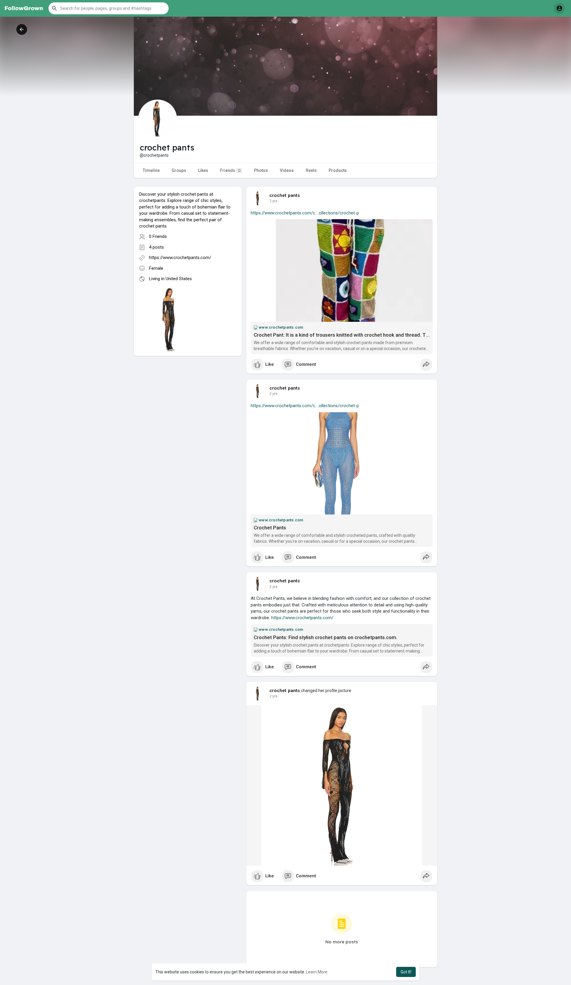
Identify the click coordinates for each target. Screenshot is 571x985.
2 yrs (273, 201)
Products (338, 170)
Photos (261, 170)
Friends (230, 170)
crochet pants (284, 195)
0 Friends (158, 236)
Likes (203, 170)
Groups (179, 170)
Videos (287, 170)
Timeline (151, 170)
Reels (311, 170)
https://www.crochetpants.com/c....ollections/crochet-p (305, 213)
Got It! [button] (406, 972)
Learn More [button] (316, 972)
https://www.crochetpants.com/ (180, 257)
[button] (108, 8)
